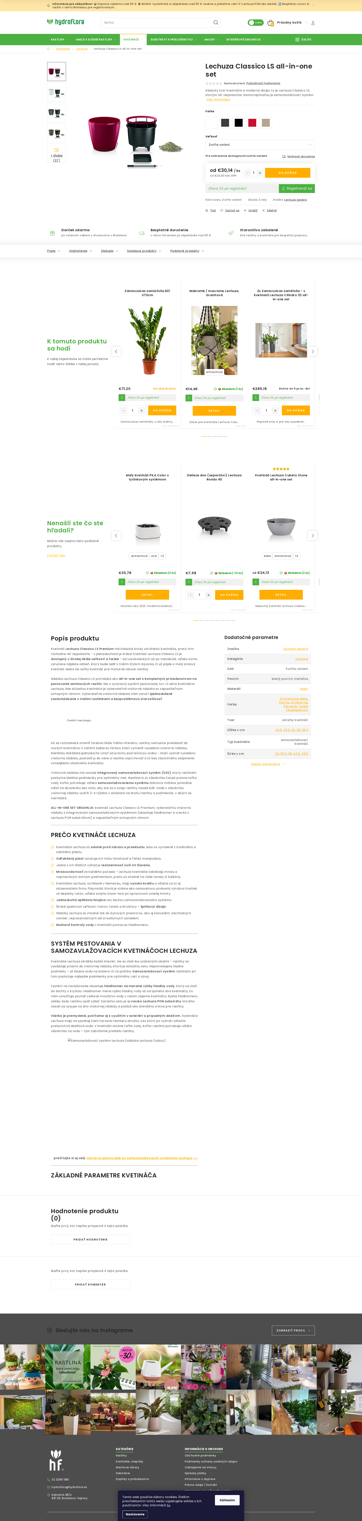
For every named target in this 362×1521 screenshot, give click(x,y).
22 (293, 730)
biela (267, 556)
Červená (290, 706)
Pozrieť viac (56, 555)
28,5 (305, 730)
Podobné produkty (184, 251)
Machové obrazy (127, 1467)
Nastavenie (135, 1514)
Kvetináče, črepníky (129, 1461)
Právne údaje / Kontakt (201, 1485)
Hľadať (216, 22)
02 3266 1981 (60, 1479)
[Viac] (303, 39)
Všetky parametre (265, 764)
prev (116, 351)
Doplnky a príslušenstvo (132, 1479)
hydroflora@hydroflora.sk (69, 1487)
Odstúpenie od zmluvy (200, 1467)
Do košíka (288, 173)
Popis (51, 251)
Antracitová (289, 699)
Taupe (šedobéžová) (297, 708)
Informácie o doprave (200, 1479)
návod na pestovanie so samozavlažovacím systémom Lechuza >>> (142, 1158)
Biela (304, 699)
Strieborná (299, 702)
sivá (154, 556)
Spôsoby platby (195, 1473)
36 (298, 730)
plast (304, 689)
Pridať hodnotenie (91, 1239)
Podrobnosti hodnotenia (263, 83)
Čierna (284, 702)
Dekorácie (123, 1473)
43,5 (286, 730)
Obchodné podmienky (200, 1455)
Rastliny (121, 1455)
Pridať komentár (90, 1284)
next (312, 351)
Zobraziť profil (291, 1330)
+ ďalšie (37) (57, 157)
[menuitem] (59, 39)
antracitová (214, 372)
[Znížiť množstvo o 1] (247, 173)
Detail (214, 411)
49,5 (278, 730)
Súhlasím (227, 1500)
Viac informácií (218, 99)
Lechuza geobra (295, 200)
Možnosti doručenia (301, 156)
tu (168, 1505)
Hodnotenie (78, 251)
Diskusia (107, 251)
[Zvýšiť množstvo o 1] (260, 173)
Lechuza (301, 659)
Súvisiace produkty (141, 251)
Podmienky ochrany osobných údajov (211, 1461)
